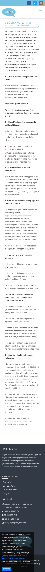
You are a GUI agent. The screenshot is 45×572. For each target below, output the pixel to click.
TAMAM (6, 569)
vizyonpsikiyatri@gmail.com (16, 421)
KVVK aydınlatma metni (13, 558)
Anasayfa (6, 482)
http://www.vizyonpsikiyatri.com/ (18, 215)
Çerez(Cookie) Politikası (13, 555)
